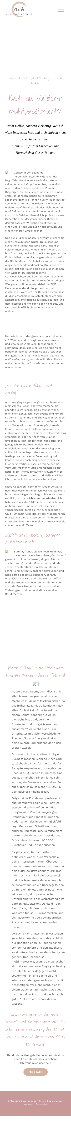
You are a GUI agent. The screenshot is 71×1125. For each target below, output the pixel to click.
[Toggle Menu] (62, 9)
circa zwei (57, 1101)
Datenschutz (42, 1104)
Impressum (28, 1104)
